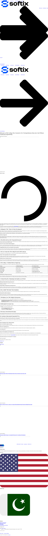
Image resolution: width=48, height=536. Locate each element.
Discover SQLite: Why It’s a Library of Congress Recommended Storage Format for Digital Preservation (16, 404)
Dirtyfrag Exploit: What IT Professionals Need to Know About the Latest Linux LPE (13, 373)
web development (16, 226)
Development (7, 65)
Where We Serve (23, 65)
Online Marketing (17, 65)
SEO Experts (12, 65)
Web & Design (2, 65)
